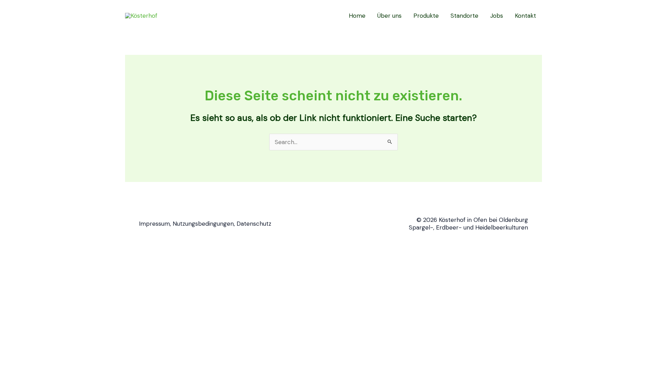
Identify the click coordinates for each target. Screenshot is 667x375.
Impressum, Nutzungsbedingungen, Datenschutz (205, 223)
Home (357, 15)
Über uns (389, 15)
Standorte (464, 15)
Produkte (426, 15)
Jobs (496, 15)
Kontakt (525, 15)
